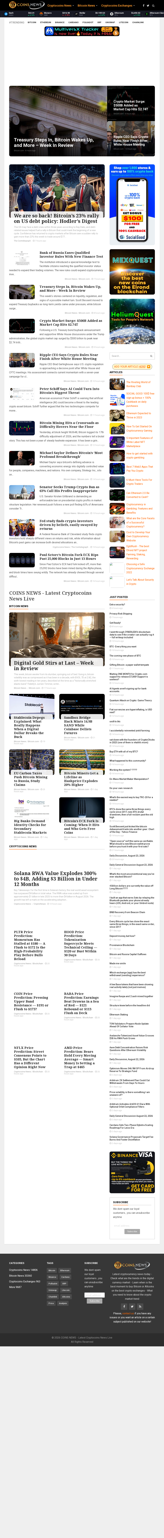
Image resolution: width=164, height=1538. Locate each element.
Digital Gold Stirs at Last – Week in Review (54, 666)
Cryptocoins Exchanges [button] (116, 5)
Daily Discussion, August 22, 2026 (127, 1059)
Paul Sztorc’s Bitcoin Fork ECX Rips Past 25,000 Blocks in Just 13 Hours (69, 557)
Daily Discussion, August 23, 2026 (127, 855)
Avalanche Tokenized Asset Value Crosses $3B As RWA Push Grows (132, 1037)
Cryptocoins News (61, 547)
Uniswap (110, 22)
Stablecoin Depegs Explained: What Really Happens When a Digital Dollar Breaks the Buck (29, 727)
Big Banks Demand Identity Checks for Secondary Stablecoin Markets (30, 827)
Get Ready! (115, 623)
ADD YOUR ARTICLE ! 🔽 (132, 366)
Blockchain (38, 963)
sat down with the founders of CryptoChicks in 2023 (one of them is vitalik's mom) (132, 741)
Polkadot (87, 22)
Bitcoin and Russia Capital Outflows (128, 954)
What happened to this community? (128, 760)
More (15, 1287)
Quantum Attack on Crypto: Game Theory (131, 700)
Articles (116, 372)
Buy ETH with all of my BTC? (124, 751)
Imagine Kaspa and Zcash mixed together (131, 996)
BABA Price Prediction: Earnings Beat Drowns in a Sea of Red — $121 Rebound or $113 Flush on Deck (81, 1003)
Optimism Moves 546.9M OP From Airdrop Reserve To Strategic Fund (132, 1069)
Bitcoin (32, 22)
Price (51, 1303)
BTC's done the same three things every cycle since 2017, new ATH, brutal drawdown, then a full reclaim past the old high (131, 813)
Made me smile (118, 963)
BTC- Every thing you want (123, 646)
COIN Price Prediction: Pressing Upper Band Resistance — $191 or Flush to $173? (31, 1001)
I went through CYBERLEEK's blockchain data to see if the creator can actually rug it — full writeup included (132, 635)
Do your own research (121, 788)
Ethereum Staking (119, 1014)
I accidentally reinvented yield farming (130, 730)
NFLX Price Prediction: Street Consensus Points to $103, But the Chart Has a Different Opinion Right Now (30, 1057)
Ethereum (45, 22)
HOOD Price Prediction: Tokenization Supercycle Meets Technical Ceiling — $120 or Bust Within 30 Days (80, 943)
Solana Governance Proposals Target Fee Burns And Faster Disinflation (131, 1138)
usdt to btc (115, 721)
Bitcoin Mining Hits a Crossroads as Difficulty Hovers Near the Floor (69, 425)
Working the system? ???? (123, 770)
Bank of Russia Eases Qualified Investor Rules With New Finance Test (71, 254)
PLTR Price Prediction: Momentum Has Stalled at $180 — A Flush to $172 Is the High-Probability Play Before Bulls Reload (29, 945)
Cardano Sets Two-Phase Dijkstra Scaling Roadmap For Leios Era (131, 1126)
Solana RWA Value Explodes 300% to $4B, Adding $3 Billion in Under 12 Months (55, 878)
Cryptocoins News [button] (59, 5)
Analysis (63, 1303)
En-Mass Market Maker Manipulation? (129, 779)
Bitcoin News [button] (86, 5)
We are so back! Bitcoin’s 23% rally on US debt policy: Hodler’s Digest (56, 218)
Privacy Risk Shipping (121, 613)
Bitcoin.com (84, 279)
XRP (99, 22)
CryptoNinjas (40, 904)
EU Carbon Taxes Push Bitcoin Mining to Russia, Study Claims (31, 779)
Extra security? (117, 604)
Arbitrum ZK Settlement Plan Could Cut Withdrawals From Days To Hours (130, 1081)
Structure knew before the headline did (130, 1005)
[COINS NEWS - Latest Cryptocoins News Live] (27, 5)
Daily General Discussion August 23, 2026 (131, 865)
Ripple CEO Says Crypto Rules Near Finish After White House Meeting (69, 357)
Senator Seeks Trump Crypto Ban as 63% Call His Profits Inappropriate (69, 489)
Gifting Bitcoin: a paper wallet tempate (129, 665)
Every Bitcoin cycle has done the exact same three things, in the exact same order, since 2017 (132, 924)
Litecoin (123, 22)
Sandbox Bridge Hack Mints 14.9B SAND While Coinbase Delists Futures (78, 725)
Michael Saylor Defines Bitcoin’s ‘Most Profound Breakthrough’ (71, 455)
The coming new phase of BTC (125, 655)
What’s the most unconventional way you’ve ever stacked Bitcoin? (132, 875)
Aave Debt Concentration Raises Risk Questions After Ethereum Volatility (129, 1048)
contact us (128, 1313)
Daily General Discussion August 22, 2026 (131, 1116)
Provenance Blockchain (122, 945)
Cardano (73, 22)
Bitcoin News (71, 279)
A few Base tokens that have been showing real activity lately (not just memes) (131, 985)
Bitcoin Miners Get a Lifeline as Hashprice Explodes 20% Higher (81, 779)
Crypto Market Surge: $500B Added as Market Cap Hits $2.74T (71, 322)
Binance (59, 22)
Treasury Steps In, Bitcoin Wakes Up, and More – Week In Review (70, 288)
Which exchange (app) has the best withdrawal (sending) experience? (128, 974)
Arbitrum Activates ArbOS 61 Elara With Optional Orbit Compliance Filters (130, 1105)
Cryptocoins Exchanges (24, 1281)
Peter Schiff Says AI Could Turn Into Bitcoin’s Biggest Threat (69, 391)
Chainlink (138, 22)
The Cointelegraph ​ (22, 241)
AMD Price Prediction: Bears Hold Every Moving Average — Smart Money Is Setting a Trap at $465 (80, 1057)
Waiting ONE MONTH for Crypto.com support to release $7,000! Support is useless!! (129, 677)
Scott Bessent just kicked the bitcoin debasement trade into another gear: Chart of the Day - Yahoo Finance (132, 829)
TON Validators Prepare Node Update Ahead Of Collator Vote (129, 1025)
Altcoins (66, 1297)
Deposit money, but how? (122, 936)
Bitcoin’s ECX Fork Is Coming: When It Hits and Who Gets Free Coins (81, 827)
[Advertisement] (82, 61)
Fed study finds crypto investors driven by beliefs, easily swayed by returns (69, 525)
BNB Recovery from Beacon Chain (127, 912)
